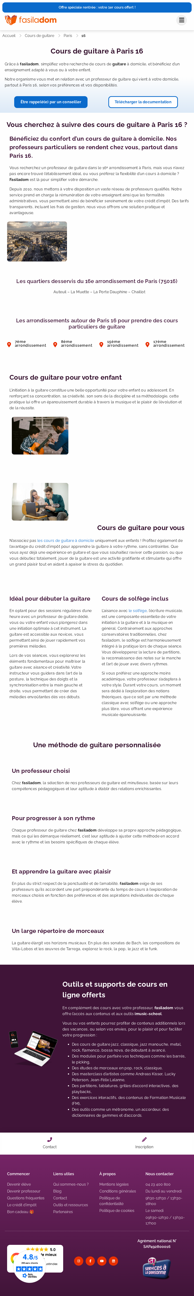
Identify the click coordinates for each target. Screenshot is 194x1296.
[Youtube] (101, 1261)
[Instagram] (78, 1261)
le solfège (138, 610)
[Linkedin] (113, 1261)
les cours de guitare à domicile (65, 540)
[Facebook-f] (90, 1261)
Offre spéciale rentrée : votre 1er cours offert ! (97, 7)
